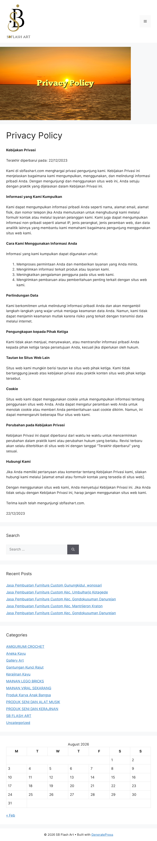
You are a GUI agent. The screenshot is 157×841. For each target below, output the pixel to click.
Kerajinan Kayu (18, 674)
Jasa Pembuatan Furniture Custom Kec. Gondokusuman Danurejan (61, 599)
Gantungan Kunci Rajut (25, 667)
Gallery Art (15, 660)
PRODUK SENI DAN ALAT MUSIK (33, 702)
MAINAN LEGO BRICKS (25, 681)
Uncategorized (18, 723)
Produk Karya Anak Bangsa (28, 695)
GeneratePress (102, 835)
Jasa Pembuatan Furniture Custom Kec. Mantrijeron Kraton (54, 606)
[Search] (73, 549)
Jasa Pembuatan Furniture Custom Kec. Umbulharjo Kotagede (57, 592)
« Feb (10, 815)
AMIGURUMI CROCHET (25, 647)
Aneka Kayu (16, 653)
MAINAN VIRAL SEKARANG (28, 688)
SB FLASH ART (18, 716)
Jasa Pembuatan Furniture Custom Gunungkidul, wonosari (54, 585)
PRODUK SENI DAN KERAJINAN (32, 709)
